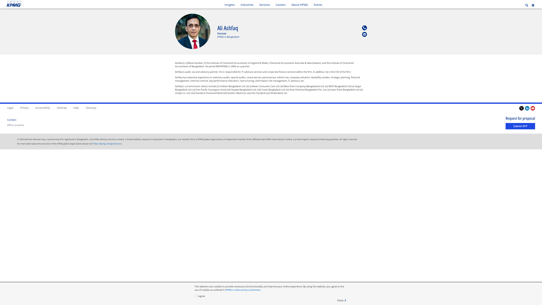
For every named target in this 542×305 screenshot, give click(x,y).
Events (318, 5)
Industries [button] (247, 5)
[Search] (527, 5)
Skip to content (65, 4)
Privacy (24, 107)
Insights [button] (230, 5)
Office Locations (15, 125)
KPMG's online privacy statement (242, 289)
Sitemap (62, 107)
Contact (11, 119)
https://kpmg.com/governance (107, 143)
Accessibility (42, 107)
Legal (10, 107)
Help (76, 107)
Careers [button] (281, 5)
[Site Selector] (533, 5)
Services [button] (264, 5)
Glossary (91, 107)
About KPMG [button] (299, 5)
